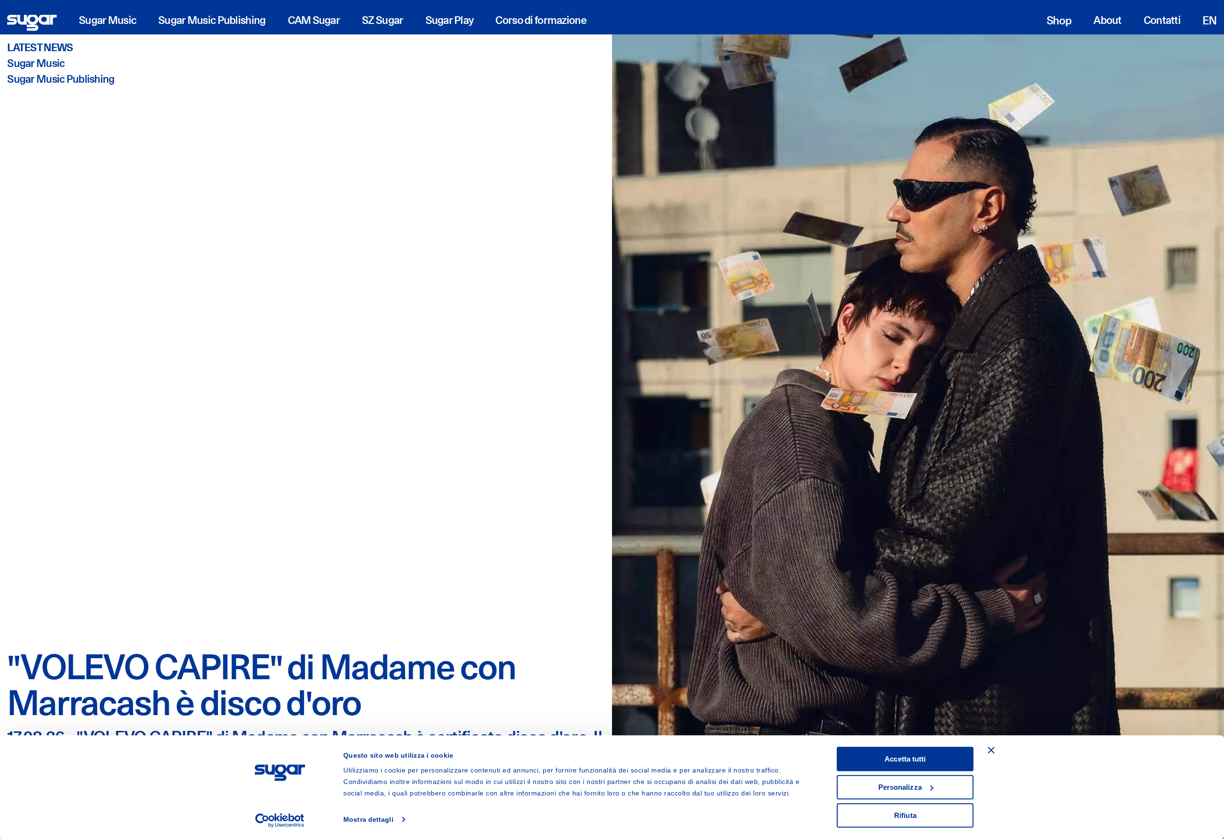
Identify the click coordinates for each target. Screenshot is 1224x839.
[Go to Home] (32, 23)
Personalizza (900, 787)
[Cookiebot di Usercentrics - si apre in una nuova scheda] (280, 820)
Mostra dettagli (368, 820)
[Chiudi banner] (991, 750)
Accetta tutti (905, 759)
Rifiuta (905, 815)
